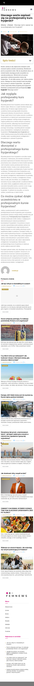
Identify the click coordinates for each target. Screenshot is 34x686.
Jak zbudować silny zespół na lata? (13, 473)
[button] (4, 2)
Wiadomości (5, 326)
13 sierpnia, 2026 (18, 552)
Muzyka (7, 621)
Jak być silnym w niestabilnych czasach (15, 284)
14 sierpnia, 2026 (18, 514)
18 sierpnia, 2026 (18, 475)
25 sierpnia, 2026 (18, 440)
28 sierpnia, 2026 (18, 286)
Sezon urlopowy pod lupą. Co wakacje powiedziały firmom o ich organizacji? (17, 647)
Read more (6, 312)
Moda (7, 614)
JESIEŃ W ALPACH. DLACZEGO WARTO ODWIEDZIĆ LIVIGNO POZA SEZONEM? (16, 653)
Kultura (7, 617)
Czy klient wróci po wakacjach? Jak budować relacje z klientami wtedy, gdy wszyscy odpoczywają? (15, 358)
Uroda (7, 610)
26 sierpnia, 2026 (18, 399)
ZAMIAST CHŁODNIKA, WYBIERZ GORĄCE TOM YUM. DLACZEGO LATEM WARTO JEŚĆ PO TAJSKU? (17, 510)
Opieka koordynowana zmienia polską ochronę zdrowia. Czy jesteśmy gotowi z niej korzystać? (17, 671)
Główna (3, 25)
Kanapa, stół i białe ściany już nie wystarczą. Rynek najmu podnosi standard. (15, 665)
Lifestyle (10, 25)
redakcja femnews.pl (6, 286)
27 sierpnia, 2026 (18, 323)
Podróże (4, 365)
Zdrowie (7, 628)
